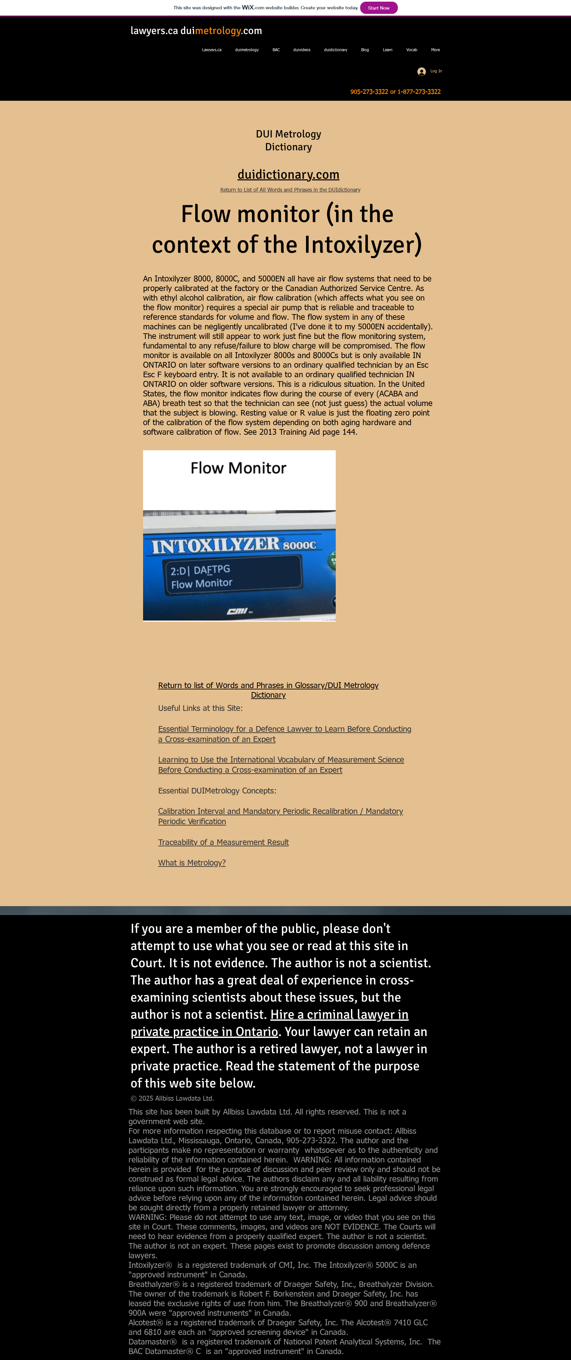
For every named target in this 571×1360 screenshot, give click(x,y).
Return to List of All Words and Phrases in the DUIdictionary (290, 190)
